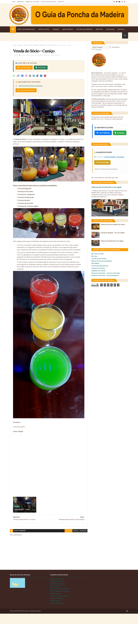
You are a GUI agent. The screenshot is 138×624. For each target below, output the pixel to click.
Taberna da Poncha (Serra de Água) (106, 187)
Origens (56, 29)
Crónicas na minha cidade (59, 596)
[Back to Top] (127, 611)
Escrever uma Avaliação (27, 90)
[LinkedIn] (34, 76)
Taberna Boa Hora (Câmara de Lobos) (113, 224)
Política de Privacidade (48, 1)
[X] (30, 76)
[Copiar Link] (18, 76)
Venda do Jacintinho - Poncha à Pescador (105, 273)
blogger (68, 531)
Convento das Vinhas (98, 259)
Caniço (25, 45)
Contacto (60, 1)
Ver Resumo (42, 67)
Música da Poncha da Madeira (101, 261)
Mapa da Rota (43, 29)
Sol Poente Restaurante (99, 266)
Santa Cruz (43, 45)
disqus (75, 531)
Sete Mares (95, 263)
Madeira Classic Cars (57, 581)
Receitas (99, 29)
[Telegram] (41, 76)
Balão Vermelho (55, 593)
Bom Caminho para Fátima (59, 589)
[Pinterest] (45, 76)
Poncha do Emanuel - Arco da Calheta (113, 233)
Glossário (110, 29)
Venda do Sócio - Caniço (22, 509)
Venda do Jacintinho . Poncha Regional (105, 275)
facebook (83, 531)
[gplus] (125, 2)
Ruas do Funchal (56, 586)
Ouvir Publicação (25, 67)
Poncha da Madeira (33, 45)
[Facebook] (22, 76)
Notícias (121, 29)
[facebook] (114, 2)
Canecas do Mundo (56, 598)
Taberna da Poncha (98, 268)
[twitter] (117, 2)
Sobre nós (20, 1)
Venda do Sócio (51, 45)
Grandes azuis (55, 601)
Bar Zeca (94, 256)
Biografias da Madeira (57, 584)
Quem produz (67, 29)
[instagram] (122, 2)
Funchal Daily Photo (57, 579)
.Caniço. (20, 45)
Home (13, 1)
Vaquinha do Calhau (98, 271)
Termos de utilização (32, 1)
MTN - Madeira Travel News (59, 591)
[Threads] (37, 76)
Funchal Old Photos (57, 603)
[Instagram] (26, 76)
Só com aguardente (84, 29)
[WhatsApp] (14, 76)
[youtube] (119, 2)
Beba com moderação (26, 29)
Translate (98, 50)
